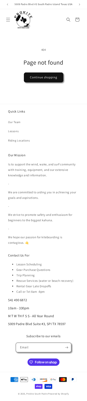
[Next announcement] (79, 4)
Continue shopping (43, 77)
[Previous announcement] (7, 4)
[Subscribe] (66, 347)
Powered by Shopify (58, 393)
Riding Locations (19, 140)
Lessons (13, 131)
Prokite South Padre (37, 393)
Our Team (14, 122)
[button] (8, 19)
